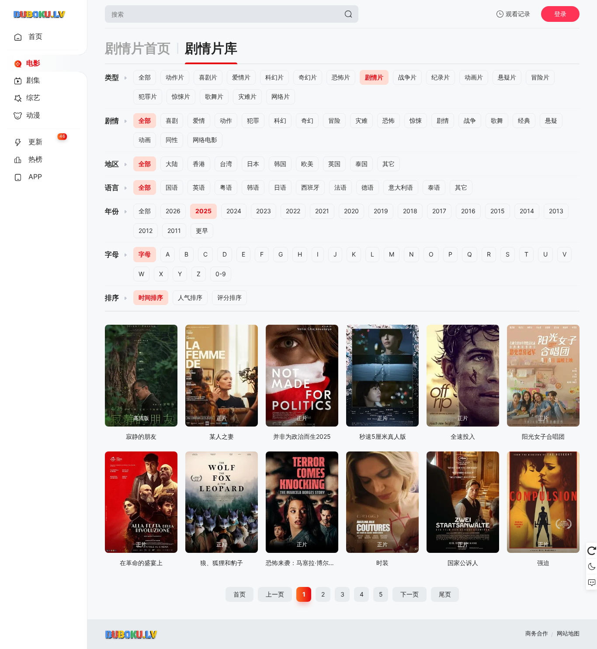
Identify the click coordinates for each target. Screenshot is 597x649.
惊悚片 (181, 96)
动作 (226, 120)
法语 (340, 187)
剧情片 (374, 77)
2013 (556, 211)
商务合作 (536, 633)
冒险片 (540, 77)
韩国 (280, 163)
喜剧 (172, 120)
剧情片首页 (137, 48)
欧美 (307, 163)
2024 (233, 211)
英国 (334, 163)
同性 (172, 139)
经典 (524, 120)
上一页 (275, 594)
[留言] (591, 582)
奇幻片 (307, 77)
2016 (468, 211)
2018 (410, 211)
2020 (351, 211)
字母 (145, 254)
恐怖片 (341, 77)
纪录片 (440, 77)
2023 (263, 211)
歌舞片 (214, 96)
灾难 (361, 120)
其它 (388, 163)
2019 (381, 211)
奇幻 (307, 120)
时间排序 (151, 297)
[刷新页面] (591, 551)
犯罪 (253, 120)
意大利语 (401, 187)
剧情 (443, 120)
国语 (172, 187)
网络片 (280, 96)
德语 (367, 187)
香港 (199, 163)
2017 (439, 211)
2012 (146, 230)
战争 (470, 120)
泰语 (434, 187)
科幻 (280, 120)
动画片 (474, 77)
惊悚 (416, 120)
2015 (497, 211)
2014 (527, 211)
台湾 (226, 163)
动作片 (175, 77)
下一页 (409, 594)
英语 (199, 187)
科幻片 (274, 77)
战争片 (407, 77)
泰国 (361, 163)
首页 (239, 594)
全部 (145, 77)
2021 (322, 211)
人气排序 (190, 297)
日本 (253, 163)
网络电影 (205, 139)
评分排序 (229, 297)
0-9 (220, 274)
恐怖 (388, 120)
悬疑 (551, 120)
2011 (174, 230)
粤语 (226, 187)
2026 (173, 211)
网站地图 (568, 633)
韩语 (253, 187)
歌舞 (497, 120)
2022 (293, 211)
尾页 (445, 594)
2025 (203, 211)
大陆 (172, 163)
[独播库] (39, 14)
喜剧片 (208, 77)
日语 (280, 187)
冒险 (334, 120)
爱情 (199, 120)
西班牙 (310, 187)
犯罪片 (148, 96)
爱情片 (241, 77)
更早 (202, 230)
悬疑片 (507, 77)
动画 (145, 139)
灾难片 (247, 96)
